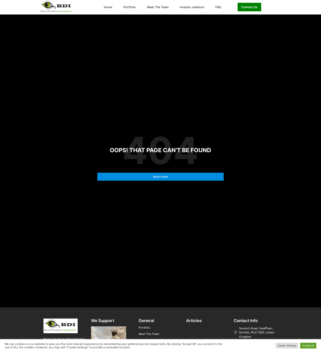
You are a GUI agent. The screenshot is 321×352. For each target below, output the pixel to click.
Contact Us (249, 7)
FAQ (218, 7)
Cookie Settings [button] (287, 345)
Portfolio (129, 7)
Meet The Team (158, 7)
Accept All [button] (308, 345)
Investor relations (192, 7)
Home (108, 7)
